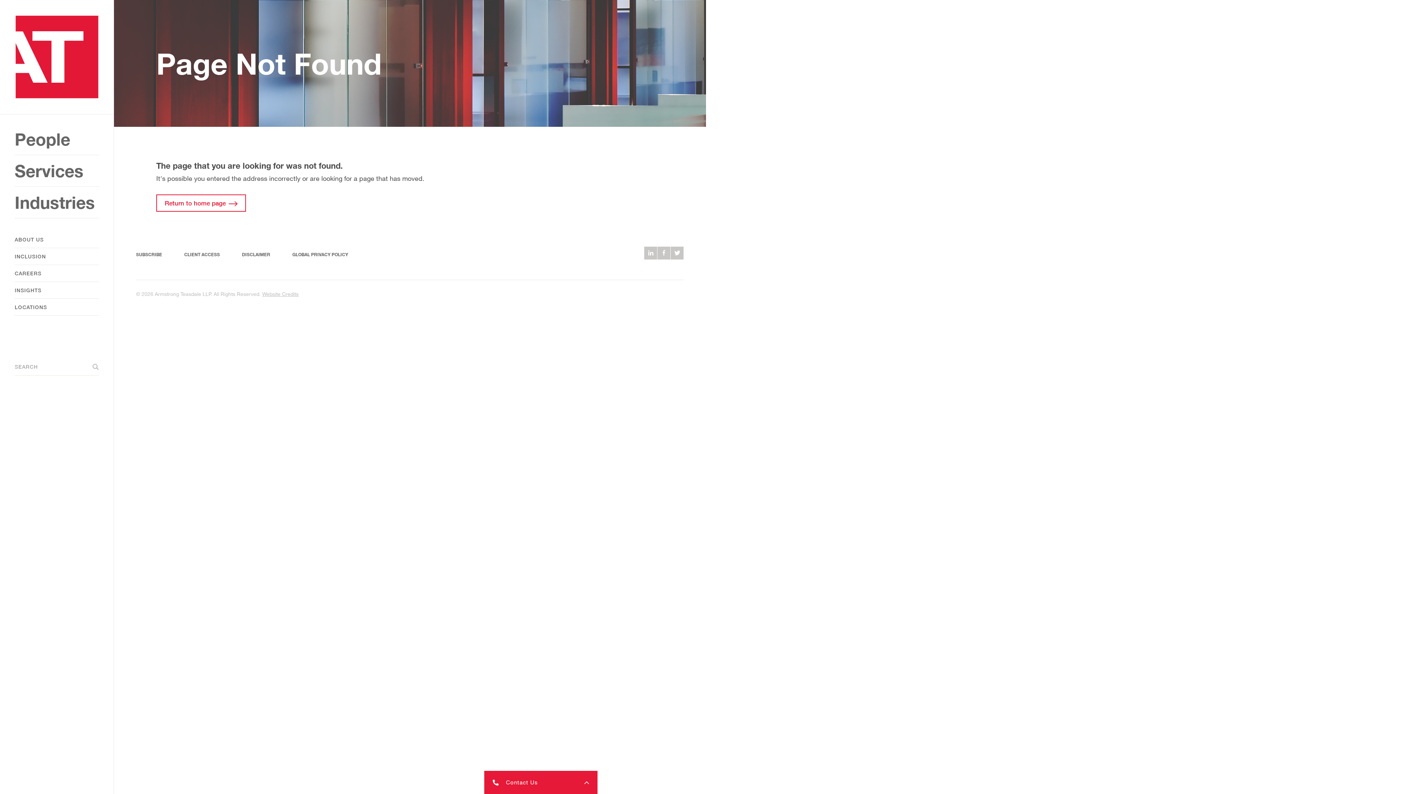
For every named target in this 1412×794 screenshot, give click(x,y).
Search (26, 367)
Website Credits (280, 294)
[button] (541, 782)
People (42, 139)
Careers (28, 273)
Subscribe (149, 254)
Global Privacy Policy (320, 254)
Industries (55, 202)
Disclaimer (256, 254)
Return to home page (195, 203)
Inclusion (30, 256)
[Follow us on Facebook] (663, 253)
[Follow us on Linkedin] (650, 253)
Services (49, 171)
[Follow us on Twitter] (677, 253)
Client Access (202, 254)
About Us (29, 239)
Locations (31, 307)
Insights (28, 290)
